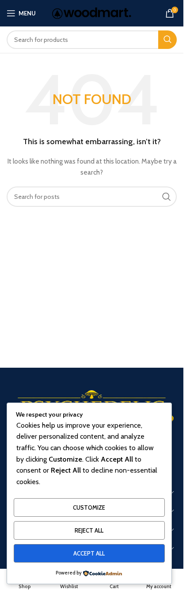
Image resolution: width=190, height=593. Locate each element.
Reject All (89, 530)
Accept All (89, 553)
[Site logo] (91, 12)
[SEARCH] (167, 39)
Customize (89, 507)
